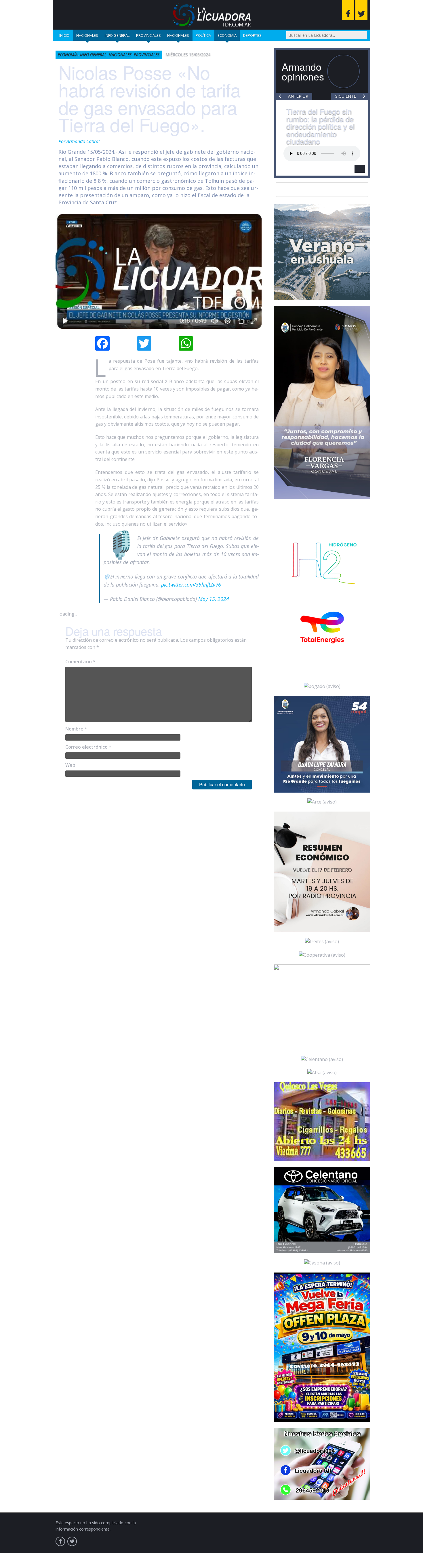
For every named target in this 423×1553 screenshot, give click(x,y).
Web (70, 765)
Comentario (80, 661)
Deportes (252, 35)
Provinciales (148, 35)
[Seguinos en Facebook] (348, 10)
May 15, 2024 (213, 598)
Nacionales (87, 35)
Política (203, 35)
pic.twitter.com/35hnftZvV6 (191, 584)
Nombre (76, 729)
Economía (227, 35)
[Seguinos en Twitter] (361, 10)
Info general (117, 35)
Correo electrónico (88, 747)
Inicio (64, 35)
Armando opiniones (303, 71)
